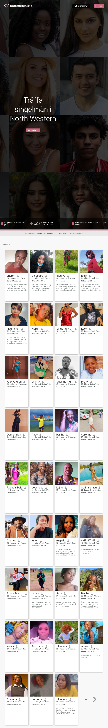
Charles (11, 540)
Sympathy (38, 646)
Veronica (37, 699)
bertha (60, 434)
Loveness (37, 487)
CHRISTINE (88, 540)
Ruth (59, 593)
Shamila (12, 699)
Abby (35, 434)
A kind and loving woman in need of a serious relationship (90, 551)
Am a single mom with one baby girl (90, 656)
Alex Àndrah (14, 381)
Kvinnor (50, 233)
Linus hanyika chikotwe (64, 328)
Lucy (84, 328)
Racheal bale (14, 487)
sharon (11, 275)
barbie (35, 593)
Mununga (62, 699)
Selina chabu (89, 487)
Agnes (85, 646)
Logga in (98, 6)
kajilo (59, 487)
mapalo (60, 540)
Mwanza (61, 646)
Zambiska (62, 233)
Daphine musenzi (64, 381)
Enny (84, 275)
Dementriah (14, 434)
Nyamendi (13, 328)
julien (35, 540)
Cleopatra (37, 275)
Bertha (85, 593)
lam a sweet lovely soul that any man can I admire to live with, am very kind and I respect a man (41, 605)
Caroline (86, 434)
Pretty (85, 381)
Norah (35, 328)
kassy (10, 646)
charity (36, 381)
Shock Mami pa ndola (15, 593)
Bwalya (60, 275)
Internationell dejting (33, 233)
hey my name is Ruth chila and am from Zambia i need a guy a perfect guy (66, 604)
